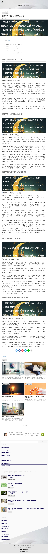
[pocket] (22, 350)
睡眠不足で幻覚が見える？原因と (9, 396)
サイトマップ (32, 545)
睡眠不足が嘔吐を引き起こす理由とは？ (14, 44)
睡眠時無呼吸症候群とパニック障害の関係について (20, 492)
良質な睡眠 (26, 471)
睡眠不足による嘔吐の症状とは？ (13, 47)
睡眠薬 (16, 471)
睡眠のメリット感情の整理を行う (15, 484)
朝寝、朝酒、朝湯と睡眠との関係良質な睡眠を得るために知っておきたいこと (26, 508)
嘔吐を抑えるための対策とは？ (12, 51)
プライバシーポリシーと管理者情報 (23, 545)
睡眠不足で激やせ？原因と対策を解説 (33, 376)
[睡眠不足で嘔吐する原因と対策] (25, 350)
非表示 (9, 40)
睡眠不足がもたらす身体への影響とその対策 (11, 376)
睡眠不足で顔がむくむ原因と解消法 (9, 416)
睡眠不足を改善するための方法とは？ (14, 49)
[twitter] (17, 350)
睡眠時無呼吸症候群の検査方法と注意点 (17, 475)
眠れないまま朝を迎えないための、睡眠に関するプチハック (24, 547)
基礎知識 (6, 471)
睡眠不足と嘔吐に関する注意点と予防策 (14, 53)
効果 (2, 471)
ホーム (15, 545)
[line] (28, 350)
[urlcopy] (31, 350)
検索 (42, 441)
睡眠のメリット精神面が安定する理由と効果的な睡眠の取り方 (22, 500)
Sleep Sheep (24, 7)
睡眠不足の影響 (5, 354)
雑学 (31, 471)
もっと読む (25, 425)
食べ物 (34, 471)
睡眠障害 (20, 471)
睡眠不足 (4, 356)
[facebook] (19, 350)
